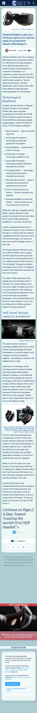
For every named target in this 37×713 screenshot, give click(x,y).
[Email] (28, 547)
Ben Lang (12, 50)
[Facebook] (13, 547)
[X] (8, 547)
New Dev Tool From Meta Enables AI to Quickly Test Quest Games (18, 636)
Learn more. (28, 565)
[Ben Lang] (7, 50)
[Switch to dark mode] (33, 3)
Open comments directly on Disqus (16, 690)
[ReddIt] (18, 547)
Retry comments (12, 684)
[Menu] (3, 3)
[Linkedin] (23, 547)
